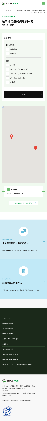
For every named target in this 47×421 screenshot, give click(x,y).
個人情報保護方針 (7, 349)
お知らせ (5, 344)
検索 (23, 94)
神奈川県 (36, 13)
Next (43, 191)
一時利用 (13, 53)
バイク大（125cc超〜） (19, 78)
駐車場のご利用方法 (8, 334)
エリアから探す (7, 318)
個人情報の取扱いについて (10, 354)
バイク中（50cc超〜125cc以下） (22, 73)
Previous (3, 191)
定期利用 (13, 49)
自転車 (12, 65)
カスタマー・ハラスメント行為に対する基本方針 (17, 365)
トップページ (8, 10)
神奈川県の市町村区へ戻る (23, 203)
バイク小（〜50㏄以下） (19, 69)
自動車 (12, 82)
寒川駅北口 (15, 189)
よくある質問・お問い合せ (22, 10)
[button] (35, 148)
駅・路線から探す (7, 323)
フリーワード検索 (7, 328)
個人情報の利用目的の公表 (10, 359)
